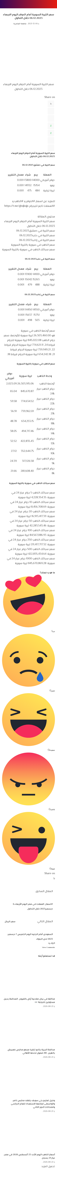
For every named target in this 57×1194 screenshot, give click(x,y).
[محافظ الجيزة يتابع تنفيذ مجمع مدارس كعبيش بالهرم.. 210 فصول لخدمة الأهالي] (28, 1028)
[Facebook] (51, 103)
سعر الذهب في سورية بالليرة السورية (33, 245)
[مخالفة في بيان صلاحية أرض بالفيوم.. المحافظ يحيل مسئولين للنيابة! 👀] (28, 977)
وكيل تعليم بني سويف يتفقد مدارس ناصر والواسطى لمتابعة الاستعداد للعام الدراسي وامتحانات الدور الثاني (33, 1104)
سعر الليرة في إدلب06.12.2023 (37, 240)
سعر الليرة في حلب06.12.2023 (37, 235)
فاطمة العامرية (19, 24)
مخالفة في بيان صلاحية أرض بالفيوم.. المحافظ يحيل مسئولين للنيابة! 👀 (29, 1000)
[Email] (51, 147)
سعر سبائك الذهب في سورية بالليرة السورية (28, 250)
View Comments (48, 947)
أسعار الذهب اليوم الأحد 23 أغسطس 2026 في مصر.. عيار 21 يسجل (29, 1156)
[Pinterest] (51, 118)
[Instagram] (54, 1187)
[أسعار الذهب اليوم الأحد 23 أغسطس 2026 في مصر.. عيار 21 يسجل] (28, 1133)
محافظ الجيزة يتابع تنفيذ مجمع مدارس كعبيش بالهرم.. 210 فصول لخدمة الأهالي (31, 1051)
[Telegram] (51, 140)
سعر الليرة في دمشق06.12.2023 (35, 231)
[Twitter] (51, 111)
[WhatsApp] (51, 125)
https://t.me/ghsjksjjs (16, 206)
